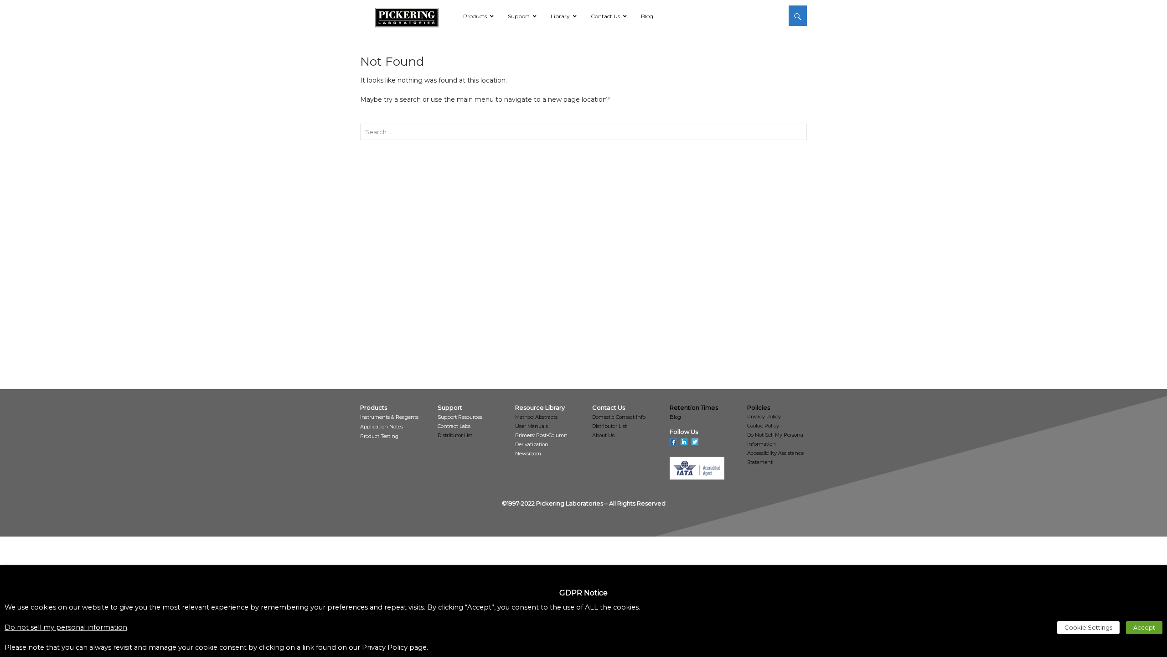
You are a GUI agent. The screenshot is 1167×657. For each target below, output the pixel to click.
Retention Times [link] (694, 407)
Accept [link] (1144, 627)
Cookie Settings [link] (1088, 627)
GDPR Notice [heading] (583, 593)
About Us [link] (603, 435)
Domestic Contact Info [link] (618, 417)
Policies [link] (758, 407)
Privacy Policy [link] (764, 416)
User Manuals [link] (531, 426)
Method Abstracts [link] (536, 417)
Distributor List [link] (455, 435)
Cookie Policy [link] (763, 425)
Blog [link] (675, 417)
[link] (407, 16)
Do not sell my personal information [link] (66, 627)
